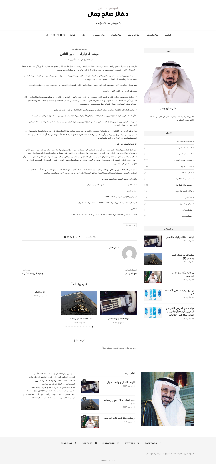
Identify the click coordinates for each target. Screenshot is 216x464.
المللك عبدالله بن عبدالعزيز (64, 387)
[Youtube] (61, 35)
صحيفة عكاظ (168, 172)
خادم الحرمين (70, 394)
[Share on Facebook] (73, 236)
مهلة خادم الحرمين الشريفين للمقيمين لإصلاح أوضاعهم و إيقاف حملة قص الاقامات (180, 311)
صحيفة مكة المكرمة (168, 185)
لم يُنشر (168, 197)
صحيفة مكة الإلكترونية (168, 178)
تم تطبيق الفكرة (55, 390)
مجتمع (56, 397)
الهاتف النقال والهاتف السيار (118, 318)
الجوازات (57, 377)
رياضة (48, 394)
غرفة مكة (71, 397)
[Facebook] (51, 35)
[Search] (46, 35)
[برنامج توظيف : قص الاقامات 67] (153, 295)
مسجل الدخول (118, 347)
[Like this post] (77, 236)
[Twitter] (54, 35)
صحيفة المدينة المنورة (168, 160)
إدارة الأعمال (61, 373)
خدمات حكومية (57, 394)
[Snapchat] (64, 35)
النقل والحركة (47, 387)
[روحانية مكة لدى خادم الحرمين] (153, 277)
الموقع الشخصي (168, 153)
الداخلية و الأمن (34, 377)
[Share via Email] (65, 236)
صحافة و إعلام (28, 394)
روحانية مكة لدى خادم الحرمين (183, 274)
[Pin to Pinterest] (68, 236)
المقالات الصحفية (168, 147)
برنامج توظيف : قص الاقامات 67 (179, 292)
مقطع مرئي (168, 209)
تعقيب (32, 387)
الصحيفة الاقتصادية (168, 141)
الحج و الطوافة (46, 377)
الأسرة (36, 373)
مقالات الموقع (116, 35)
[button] (26, 308)
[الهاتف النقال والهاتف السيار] (118, 303)
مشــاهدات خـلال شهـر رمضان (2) (79, 318)
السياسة (72, 380)
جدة (35, 390)
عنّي (83, 35)
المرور (38, 380)
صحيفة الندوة (168, 166)
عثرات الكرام (40, 292)
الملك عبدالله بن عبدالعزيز (51, 383)
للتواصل (73, 35)
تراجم (38, 387)
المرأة (44, 380)
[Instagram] (57, 35)
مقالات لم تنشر (133, 35)
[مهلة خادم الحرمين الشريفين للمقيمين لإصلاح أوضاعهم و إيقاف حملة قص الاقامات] (153, 312)
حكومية (30, 390)
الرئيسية (168, 35)
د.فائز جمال (85, 59)
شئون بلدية (40, 394)
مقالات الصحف (152, 35)
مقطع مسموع (168, 216)
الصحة (64, 380)
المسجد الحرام (69, 383)
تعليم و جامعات (130, 225)
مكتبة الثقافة (36, 397)
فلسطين (63, 397)
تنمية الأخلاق (43, 390)
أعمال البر (71, 373)
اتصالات (43, 373)
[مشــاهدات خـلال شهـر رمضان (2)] (79, 303)
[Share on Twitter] (71, 236)
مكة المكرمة (47, 397)
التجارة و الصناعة (68, 377)
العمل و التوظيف (54, 380)
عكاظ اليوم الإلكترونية (168, 191)
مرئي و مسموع (98, 35)
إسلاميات (51, 373)
